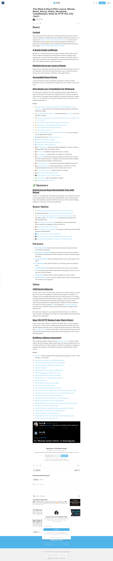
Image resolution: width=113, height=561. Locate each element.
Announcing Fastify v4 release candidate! (48, 375)
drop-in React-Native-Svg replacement (61, 213)
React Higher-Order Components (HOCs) (49, 127)
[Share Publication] (97, 3)
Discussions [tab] (42, 496)
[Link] (31, 27)
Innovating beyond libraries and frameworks (49, 365)
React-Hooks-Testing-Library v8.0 (47, 173)
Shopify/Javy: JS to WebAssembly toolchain (49, 378)
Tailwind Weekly (40, 268)
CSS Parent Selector (43, 289)
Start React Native (40, 248)
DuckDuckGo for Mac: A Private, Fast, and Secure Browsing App (54, 416)
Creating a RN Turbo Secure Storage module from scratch (54, 236)
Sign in (109, 3)
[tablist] (38, 479)
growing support (62, 341)
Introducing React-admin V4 (46, 113)
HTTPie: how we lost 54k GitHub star (46, 418)
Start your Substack (53, 555)
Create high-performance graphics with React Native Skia (55, 211)
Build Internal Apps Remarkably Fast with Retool (53, 191)
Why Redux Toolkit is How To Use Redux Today (51, 132)
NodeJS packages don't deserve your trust (48, 373)
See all (35, 532)
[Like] (34, 23)
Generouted (40, 157)
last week (70, 113)
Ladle (37, 98)
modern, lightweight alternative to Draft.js (54, 40)
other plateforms (45, 46)
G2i (36, 270)
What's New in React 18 (44, 130)
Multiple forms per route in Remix (49, 65)
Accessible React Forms (45, 77)
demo (53, 304)
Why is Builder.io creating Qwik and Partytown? (50, 410)
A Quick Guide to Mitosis (45, 50)
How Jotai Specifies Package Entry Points (48, 388)
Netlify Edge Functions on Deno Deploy (47, 383)
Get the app (63, 555)
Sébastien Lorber (39, 19)
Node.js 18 (38, 356)
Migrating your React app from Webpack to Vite (52, 125)
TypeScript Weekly (41, 259)
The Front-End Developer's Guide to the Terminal (50, 363)
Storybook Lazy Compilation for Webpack (53, 89)
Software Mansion (41, 277)
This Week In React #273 (40, 500)
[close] (69, 511)
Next (76, 470)
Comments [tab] (35, 479)
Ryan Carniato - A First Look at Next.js (49, 175)
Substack (50, 558)
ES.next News (39, 263)
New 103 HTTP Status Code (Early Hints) (53, 320)
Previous (38, 470)
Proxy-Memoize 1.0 (42, 166)
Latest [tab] (37, 496)
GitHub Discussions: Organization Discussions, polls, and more (54, 408)
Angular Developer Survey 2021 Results (47, 413)
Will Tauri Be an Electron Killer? (45, 385)
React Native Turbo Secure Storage (47, 227)
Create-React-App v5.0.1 (44, 170)
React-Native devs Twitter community (49, 234)
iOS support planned (57, 46)
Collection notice (66, 551)
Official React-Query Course (45, 180)
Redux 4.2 (40, 151)
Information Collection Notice (56, 533)
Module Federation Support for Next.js (48, 142)
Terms (60, 551)
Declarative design (41, 368)
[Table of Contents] (1, 280)
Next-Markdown (42, 147)
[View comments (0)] (37, 23)
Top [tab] (34, 496)
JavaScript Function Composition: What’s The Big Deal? (52, 398)
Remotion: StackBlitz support (46, 139)
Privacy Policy (66, 533)
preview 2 (58, 137)
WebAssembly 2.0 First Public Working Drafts (49, 370)
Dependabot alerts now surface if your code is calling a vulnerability (56, 403)
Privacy (56, 551)
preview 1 (51, 137)
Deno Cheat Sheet (40, 380)
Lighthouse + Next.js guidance (46, 144)
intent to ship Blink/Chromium (54, 360)
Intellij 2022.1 (41, 178)
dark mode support (70, 304)
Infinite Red (38, 275)
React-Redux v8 (42, 154)
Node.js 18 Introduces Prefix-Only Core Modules (49, 400)
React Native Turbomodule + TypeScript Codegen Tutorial (54, 239)
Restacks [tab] (41, 479)
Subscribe (102, 3)
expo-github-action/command (46, 229)
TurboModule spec (51, 218)
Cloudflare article (41, 329)
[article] (56, 503)
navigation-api (39, 360)
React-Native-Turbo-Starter (45, 222)
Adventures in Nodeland (42, 252)
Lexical (36, 32)
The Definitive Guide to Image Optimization (48, 395)
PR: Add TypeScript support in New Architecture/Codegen (55, 216)
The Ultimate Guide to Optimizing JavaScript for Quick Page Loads (55, 390)
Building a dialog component (47, 337)
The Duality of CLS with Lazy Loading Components (52, 122)
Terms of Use (62, 532)
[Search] (94, 3)
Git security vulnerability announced (46, 405)
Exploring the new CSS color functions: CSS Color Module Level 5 (55, 393)
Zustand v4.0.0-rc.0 (43, 163)
